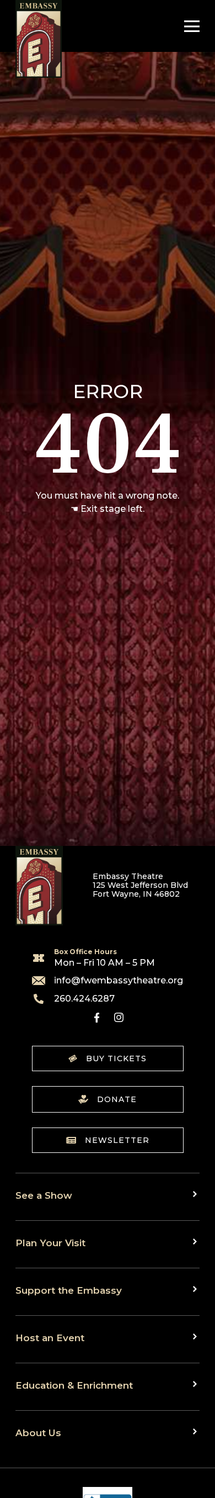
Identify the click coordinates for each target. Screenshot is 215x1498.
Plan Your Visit (50, 1242)
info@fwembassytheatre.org (118, 980)
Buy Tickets (116, 1058)
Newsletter (117, 1140)
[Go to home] (38, 39)
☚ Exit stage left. (107, 509)
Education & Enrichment (74, 1385)
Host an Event (49, 1337)
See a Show (43, 1195)
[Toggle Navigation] (189, 26)
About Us (38, 1432)
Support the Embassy (68, 1290)
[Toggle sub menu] (196, 1194)
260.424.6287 (84, 999)
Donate (117, 1099)
